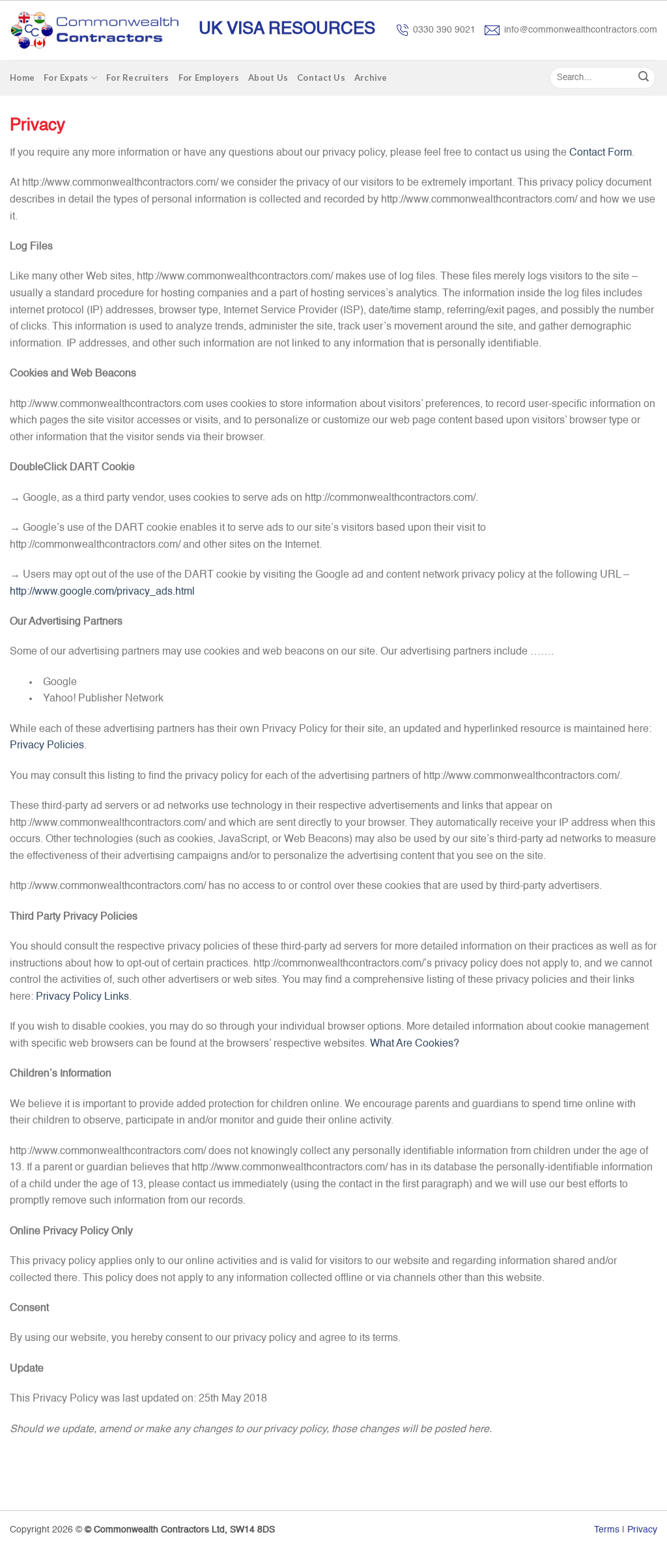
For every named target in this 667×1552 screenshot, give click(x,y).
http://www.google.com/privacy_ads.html (102, 592)
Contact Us (321, 77)
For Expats (66, 77)
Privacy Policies (47, 746)
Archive (371, 77)
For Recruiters (137, 77)
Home (22, 77)
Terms (606, 1529)
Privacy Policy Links (82, 997)
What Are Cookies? (414, 1044)
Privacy (642, 1529)
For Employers (208, 77)
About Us (268, 77)
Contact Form (600, 153)
